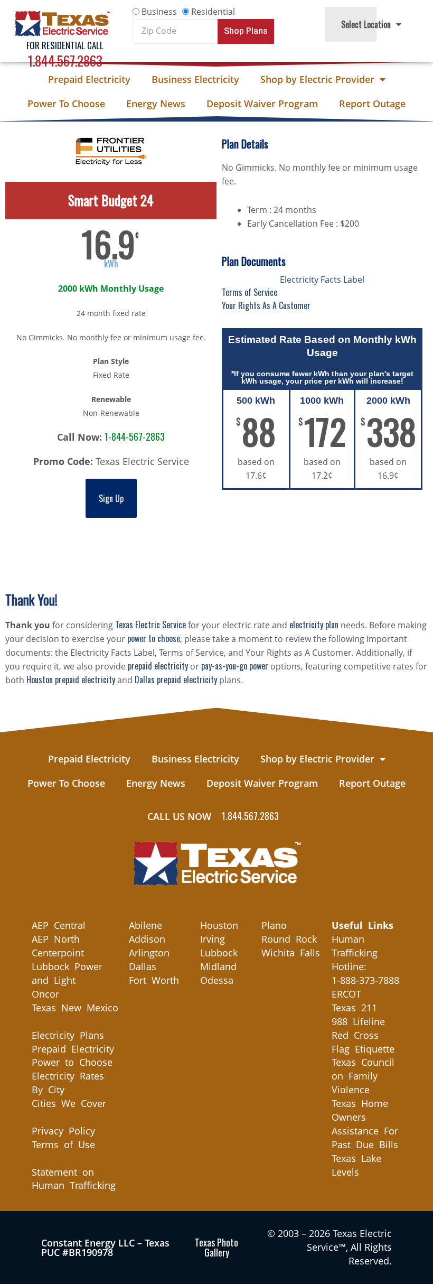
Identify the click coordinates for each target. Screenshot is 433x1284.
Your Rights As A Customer (266, 305)
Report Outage (372, 103)
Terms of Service (249, 292)
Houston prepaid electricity (70, 679)
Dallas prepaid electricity (176, 679)
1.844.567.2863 (65, 60)
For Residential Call (64, 45)
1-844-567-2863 (135, 436)
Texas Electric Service (150, 624)
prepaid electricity (158, 665)
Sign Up (111, 498)
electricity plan (313, 624)
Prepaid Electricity (89, 79)
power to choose (153, 638)
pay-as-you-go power (234, 665)
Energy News (155, 103)
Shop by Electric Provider (317, 79)
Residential (213, 11)
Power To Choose (66, 103)
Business (159, 11)
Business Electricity (195, 79)
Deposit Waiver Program (262, 103)
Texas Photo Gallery (216, 1247)
